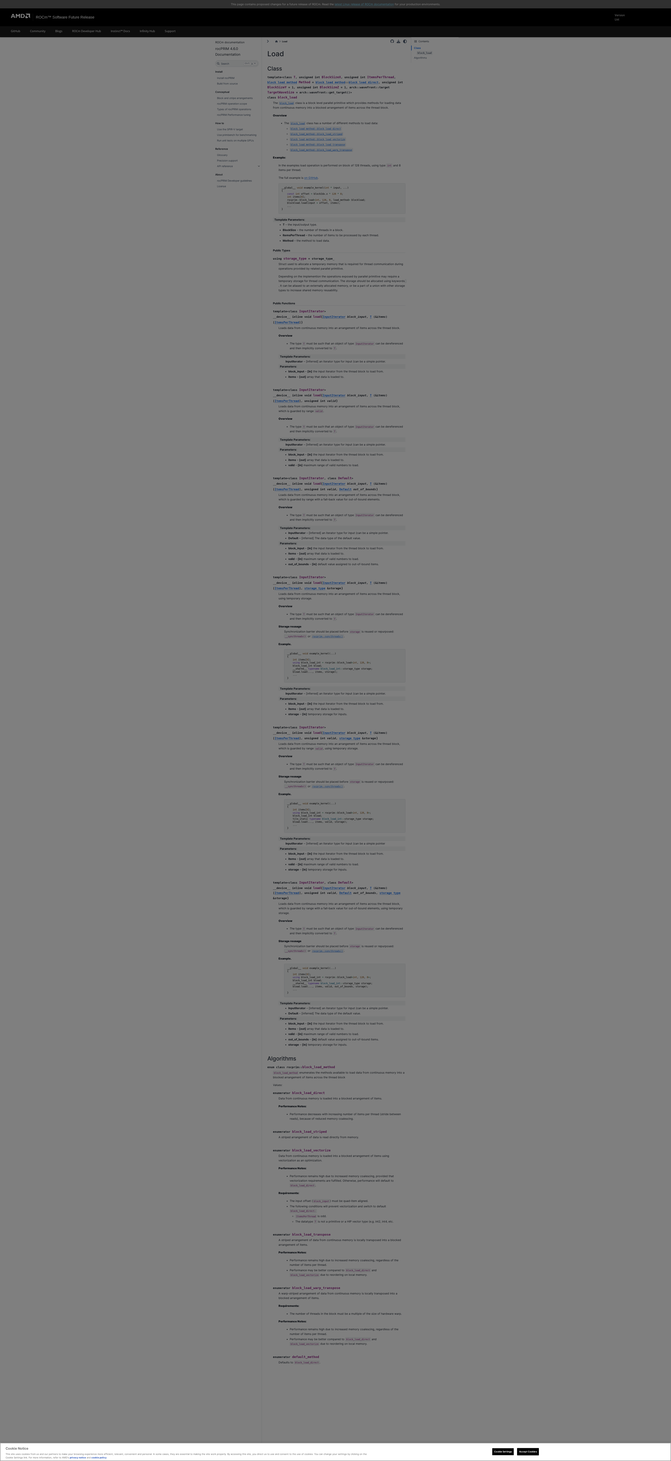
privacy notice (78, 1457)
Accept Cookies (528, 1451)
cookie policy (99, 1457)
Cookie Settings (503, 1451)
